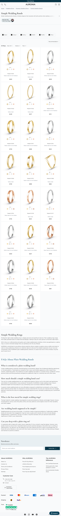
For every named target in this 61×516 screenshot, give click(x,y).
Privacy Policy (4, 469)
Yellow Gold (30, 75)
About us (3, 461)
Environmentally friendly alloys (52, 470)
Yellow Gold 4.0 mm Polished (30, 179)
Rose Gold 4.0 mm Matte (11, 214)
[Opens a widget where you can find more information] (54, 513)
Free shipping (30, 1)
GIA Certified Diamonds (52, 463)
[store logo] (30, 4)
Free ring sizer (26, 469)
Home (2, 8)
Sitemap (3, 471)
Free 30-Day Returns (27, 461)
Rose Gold (30, 215)
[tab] (5, 35)
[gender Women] (17, 46)
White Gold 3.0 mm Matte (50, 74)
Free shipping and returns (29, 466)
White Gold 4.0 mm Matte (10, 284)
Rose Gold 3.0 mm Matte (50, 284)
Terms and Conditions (6, 466)
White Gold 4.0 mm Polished (50, 109)
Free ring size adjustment (29, 471)
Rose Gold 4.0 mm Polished (50, 249)
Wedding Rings (10, 8)
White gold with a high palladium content (52, 466)
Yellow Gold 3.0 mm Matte (30, 249)
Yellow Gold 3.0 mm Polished (11, 74)
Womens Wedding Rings (22, 8)
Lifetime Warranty (27, 464)
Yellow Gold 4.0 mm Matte (10, 144)
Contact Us (4, 464)
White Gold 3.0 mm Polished (10, 249)
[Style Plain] (23, 46)
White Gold (50, 215)
